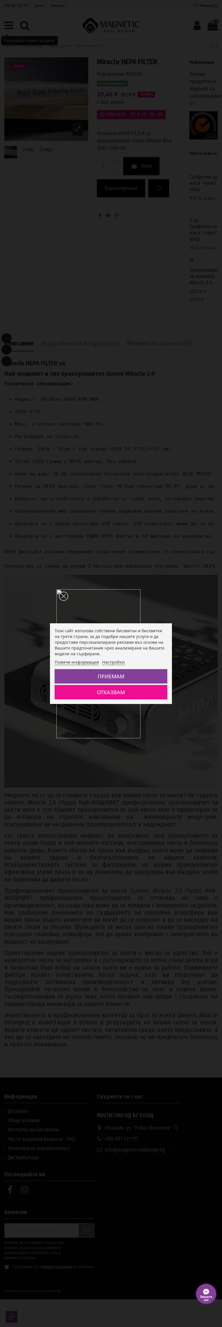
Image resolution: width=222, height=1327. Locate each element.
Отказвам (111, 692)
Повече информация (77, 662)
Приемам (111, 676)
